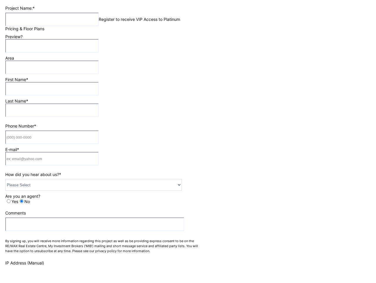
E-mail (12, 149)
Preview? (14, 36)
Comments (15, 212)
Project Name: (20, 8)
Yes (14, 201)
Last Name (16, 100)
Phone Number (20, 125)
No (27, 201)
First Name (16, 79)
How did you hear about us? (33, 174)
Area (9, 58)
